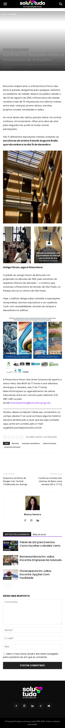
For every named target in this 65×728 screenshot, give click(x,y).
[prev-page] (5, 585)
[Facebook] (16, 77)
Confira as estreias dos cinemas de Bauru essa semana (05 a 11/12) (50, 481)
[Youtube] (49, 706)
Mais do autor (39, 534)
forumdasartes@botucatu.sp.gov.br (30, 402)
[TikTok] (41, 706)
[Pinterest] (29, 77)
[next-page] (10, 585)
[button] (5, 4)
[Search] (61, 4)
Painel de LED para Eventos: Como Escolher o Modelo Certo (40, 543)
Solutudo (12, 14)
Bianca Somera (32, 514)
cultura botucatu (49, 443)
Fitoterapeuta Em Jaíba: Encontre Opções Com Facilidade (36, 574)
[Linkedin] (38, 520)
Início (4, 14)
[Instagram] (32, 520)
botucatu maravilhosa (31, 443)
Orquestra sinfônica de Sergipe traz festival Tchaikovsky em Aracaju (15, 481)
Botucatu (16, 50)
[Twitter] (23, 77)
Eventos (25, 50)
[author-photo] (32, 510)
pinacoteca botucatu (12, 447)
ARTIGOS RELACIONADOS (17, 534)
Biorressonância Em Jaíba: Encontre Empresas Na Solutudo (41, 558)
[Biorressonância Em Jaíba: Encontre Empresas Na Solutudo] (10, 560)
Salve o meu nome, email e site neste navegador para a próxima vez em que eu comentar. (30, 655)
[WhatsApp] (36, 77)
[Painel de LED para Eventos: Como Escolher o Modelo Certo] (10, 546)
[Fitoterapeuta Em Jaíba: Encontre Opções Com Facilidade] (10, 574)
